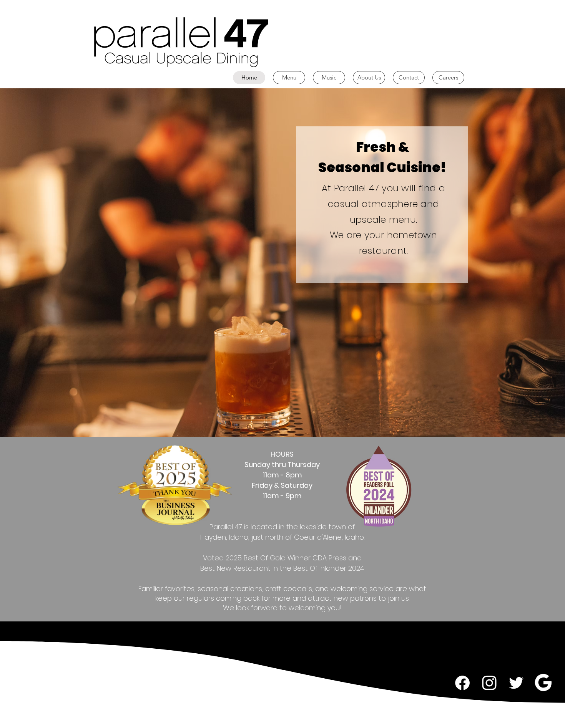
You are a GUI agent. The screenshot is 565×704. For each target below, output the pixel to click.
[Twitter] (516, 682)
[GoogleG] (543, 682)
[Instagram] (489, 682)
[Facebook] (462, 682)
